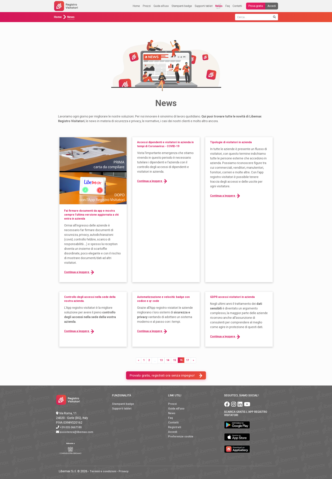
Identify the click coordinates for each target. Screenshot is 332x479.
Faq (227, 6)
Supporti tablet (204, 6)
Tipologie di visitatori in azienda (231, 142)
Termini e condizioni (103, 471)
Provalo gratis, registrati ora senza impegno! (162, 375)
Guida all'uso (161, 6)
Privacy (123, 471)
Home (136, 6)
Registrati (174, 427)
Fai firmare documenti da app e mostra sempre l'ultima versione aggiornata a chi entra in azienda (91, 214)
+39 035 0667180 (71, 427)
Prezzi (147, 6)
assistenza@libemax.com (76, 432)
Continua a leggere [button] (77, 272)
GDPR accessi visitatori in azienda (232, 297)
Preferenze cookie (180, 436)
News (219, 6)
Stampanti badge (182, 6)
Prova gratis (255, 6)
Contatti (237, 6)
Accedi (272, 6)
